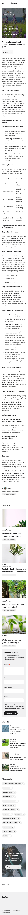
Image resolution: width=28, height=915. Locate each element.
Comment (7, 664)
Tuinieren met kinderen (11, 822)
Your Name (7, 678)
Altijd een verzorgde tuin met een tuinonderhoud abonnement (18, 745)
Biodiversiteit (8, 796)
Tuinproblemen (9, 831)
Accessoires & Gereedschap (13, 783)
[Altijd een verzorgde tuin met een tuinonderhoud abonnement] (5, 742)
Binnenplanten (9, 792)
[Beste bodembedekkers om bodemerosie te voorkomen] (14, 553)
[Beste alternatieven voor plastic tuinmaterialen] (5, 755)
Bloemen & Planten (10, 801)
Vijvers (6, 835)
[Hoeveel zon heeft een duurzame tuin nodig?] (14, 518)
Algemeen (7, 788)
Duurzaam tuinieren (9, 494)
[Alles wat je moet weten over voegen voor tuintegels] (5, 728)
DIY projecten (8, 805)
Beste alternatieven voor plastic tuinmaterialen (18, 758)
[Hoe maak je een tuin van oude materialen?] (14, 589)
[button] (3, 3)
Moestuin (7, 814)
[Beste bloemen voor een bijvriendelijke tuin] (5, 767)
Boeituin (14, 3)
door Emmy (13, 725)
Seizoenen (19, 814)
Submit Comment (11, 713)
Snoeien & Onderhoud (11, 818)
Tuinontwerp (8, 827)
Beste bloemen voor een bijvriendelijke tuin (18, 770)
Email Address (8, 687)
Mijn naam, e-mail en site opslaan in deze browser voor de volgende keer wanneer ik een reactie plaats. (14, 706)
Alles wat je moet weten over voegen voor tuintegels (17, 732)
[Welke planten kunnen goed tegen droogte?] (14, 624)
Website (6, 696)
